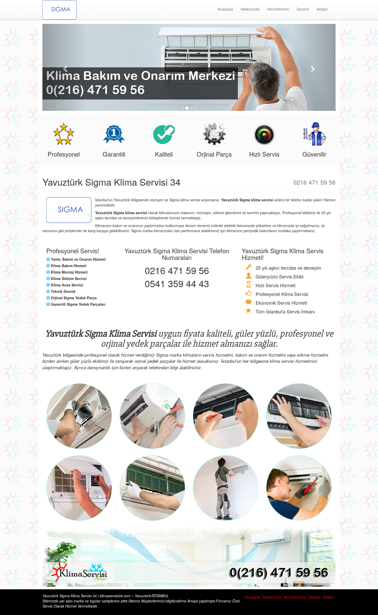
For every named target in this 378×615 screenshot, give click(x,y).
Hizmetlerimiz (278, 9)
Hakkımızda (250, 9)
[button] (64, 67)
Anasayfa (225, 9)
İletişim (322, 9)
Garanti (303, 9)
